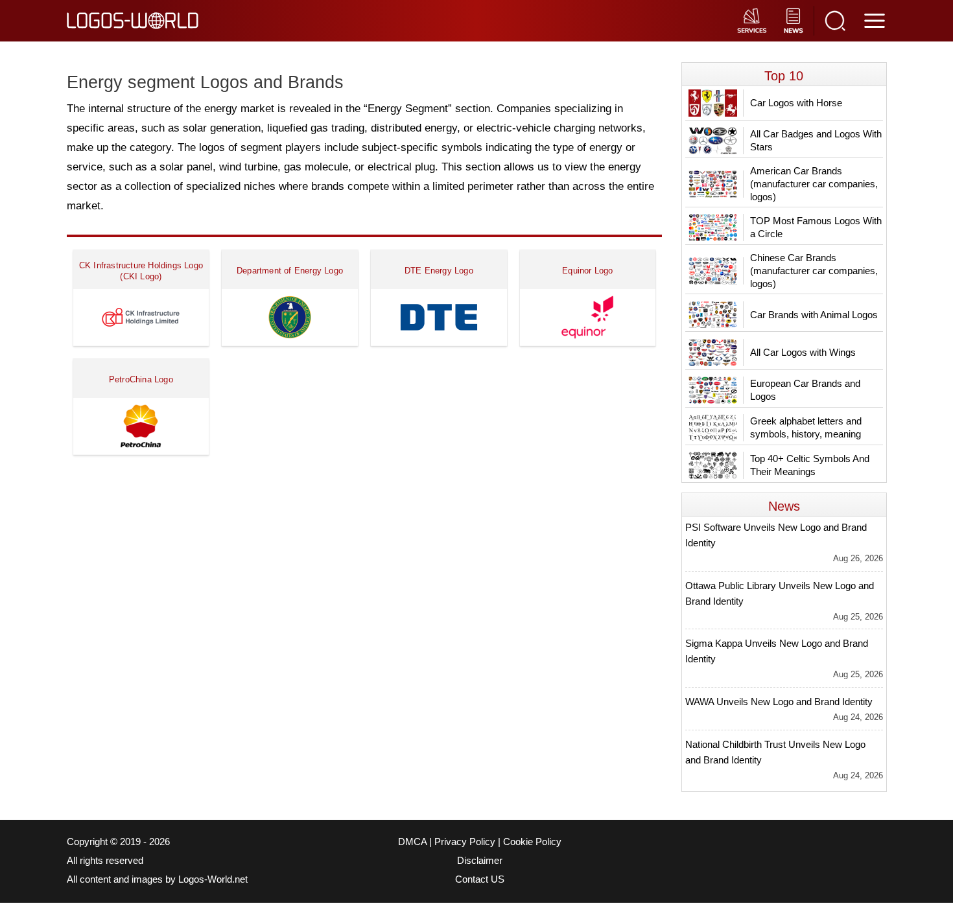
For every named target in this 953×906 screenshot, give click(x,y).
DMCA (412, 842)
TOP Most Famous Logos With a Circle (816, 227)
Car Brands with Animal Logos (814, 314)
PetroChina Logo (141, 379)
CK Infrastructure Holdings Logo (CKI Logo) (141, 271)
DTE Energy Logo (439, 270)
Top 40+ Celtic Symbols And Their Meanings (809, 465)
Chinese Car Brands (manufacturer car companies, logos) (814, 270)
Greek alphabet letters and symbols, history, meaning (806, 427)
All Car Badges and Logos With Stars (816, 140)
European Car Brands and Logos (805, 390)
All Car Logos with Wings (803, 352)
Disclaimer (479, 860)
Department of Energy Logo (290, 270)
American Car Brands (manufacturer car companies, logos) (814, 183)
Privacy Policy (464, 842)
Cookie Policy (532, 842)
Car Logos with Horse (796, 102)
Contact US (479, 879)
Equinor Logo (587, 270)
